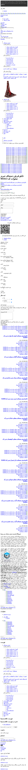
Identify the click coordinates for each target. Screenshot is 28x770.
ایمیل (2, 204)
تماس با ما (5, 18)
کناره (8, 68)
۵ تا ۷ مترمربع (9, 62)
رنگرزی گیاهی (6, 78)
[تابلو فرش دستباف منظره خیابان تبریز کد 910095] (15, 410)
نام (1, 202)
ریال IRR (5, 586)
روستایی (21, 74)
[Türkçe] (16, 13)
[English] (4, 13)
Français (10, 599)
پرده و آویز (8, 125)
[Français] (18, 13)
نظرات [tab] (5, 239)
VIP (4, 133)
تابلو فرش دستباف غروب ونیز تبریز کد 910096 (14, 399)
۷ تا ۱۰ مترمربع (10, 63)
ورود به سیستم (7, 583)
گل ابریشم (13, 78)
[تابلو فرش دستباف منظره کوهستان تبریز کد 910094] (14, 431)
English (10, 591)
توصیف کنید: (3, 304)
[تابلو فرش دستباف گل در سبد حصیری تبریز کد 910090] (14, 513)
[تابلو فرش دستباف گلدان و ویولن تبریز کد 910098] (15, 349)
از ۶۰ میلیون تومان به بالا (12, 53)
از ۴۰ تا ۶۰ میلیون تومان (12, 52)
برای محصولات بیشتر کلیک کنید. (8, 607)
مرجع (5, 243)
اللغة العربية (11, 595)
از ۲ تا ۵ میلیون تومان (11, 104)
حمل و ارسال (6, 20)
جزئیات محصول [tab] (7, 238)
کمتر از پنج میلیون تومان (12, 47)
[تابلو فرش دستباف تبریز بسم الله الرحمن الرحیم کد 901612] (14, 183)
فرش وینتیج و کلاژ (7, 121)
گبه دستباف (6, 99)
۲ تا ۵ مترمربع (9, 60)
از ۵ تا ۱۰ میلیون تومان (11, 48)
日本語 (10, 603)
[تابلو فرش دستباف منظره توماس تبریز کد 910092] (15, 471)
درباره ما (5, 129)
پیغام (2, 207)
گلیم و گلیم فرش (7, 118)
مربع (11, 68)
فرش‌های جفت (23, 76)
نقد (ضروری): (4, 312)
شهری (25, 74)
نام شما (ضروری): (5, 309)
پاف (7, 126)
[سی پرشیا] (3, 24)
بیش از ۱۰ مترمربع (10, 64)
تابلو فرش (5, 119)
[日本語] (25, 13)
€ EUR (5, 11)
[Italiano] (23, 13)
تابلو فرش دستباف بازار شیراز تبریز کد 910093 (14, 460)
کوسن (7, 124)
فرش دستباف (6, 42)
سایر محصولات (7, 122)
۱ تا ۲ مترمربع (9, 59)
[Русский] (20, 13)
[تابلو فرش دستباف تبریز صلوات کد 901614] (14, 185)
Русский (10, 600)
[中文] (14, 13)
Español (10, 592)
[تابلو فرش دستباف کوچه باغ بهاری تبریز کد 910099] (14, 328)
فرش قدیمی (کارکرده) (8, 76)
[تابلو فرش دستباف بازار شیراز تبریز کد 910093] (15, 452)
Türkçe (9, 598)
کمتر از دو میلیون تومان (12, 103)
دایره (4, 68)
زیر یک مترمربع (10, 57)
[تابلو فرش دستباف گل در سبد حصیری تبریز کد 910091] (14, 492)
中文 (10, 596)
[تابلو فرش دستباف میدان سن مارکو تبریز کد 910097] (14, 369)
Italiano (9, 601)
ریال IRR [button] (3, 8)
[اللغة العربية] (11, 13)
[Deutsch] (9, 13)
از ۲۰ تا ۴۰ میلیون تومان (12, 51)
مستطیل (15, 68)
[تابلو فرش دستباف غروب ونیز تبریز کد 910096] (15, 391)
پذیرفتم (3, 4)
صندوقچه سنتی (10, 128)
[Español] (6, 13)
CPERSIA (14, 572)
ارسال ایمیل (3, 214)
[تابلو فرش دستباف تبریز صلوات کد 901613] (16, 147)
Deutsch (10, 593)
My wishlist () (6, 724)
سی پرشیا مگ (6, 130)
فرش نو (17, 76)
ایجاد (16, 727)
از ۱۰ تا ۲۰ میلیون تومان (12, 49)
